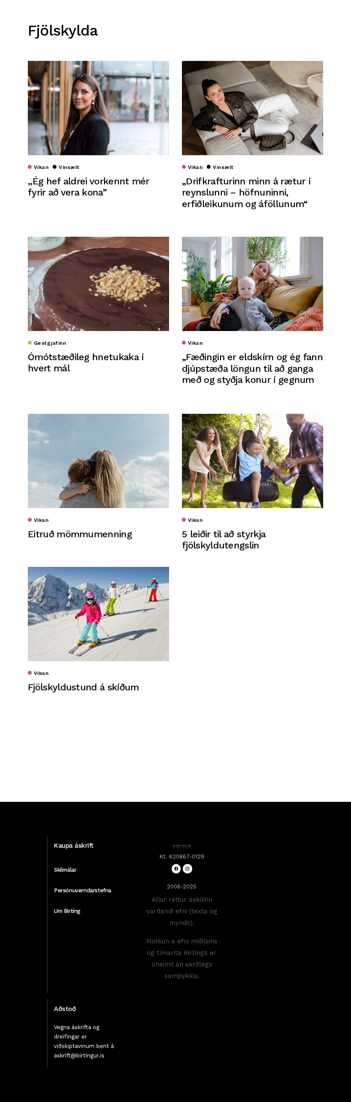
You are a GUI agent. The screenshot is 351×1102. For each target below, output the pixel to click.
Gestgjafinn (50, 343)
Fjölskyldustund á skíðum (83, 687)
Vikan (41, 167)
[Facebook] (176, 868)
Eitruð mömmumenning (80, 534)
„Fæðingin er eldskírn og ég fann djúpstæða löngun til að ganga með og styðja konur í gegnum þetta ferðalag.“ (252, 374)
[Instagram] (187, 868)
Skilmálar (65, 870)
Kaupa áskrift (74, 845)
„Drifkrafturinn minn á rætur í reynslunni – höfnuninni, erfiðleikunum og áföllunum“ (246, 192)
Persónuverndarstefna (82, 890)
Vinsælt (69, 167)
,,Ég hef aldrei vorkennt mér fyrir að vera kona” (88, 187)
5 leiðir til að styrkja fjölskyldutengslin (223, 540)
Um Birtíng (67, 911)
